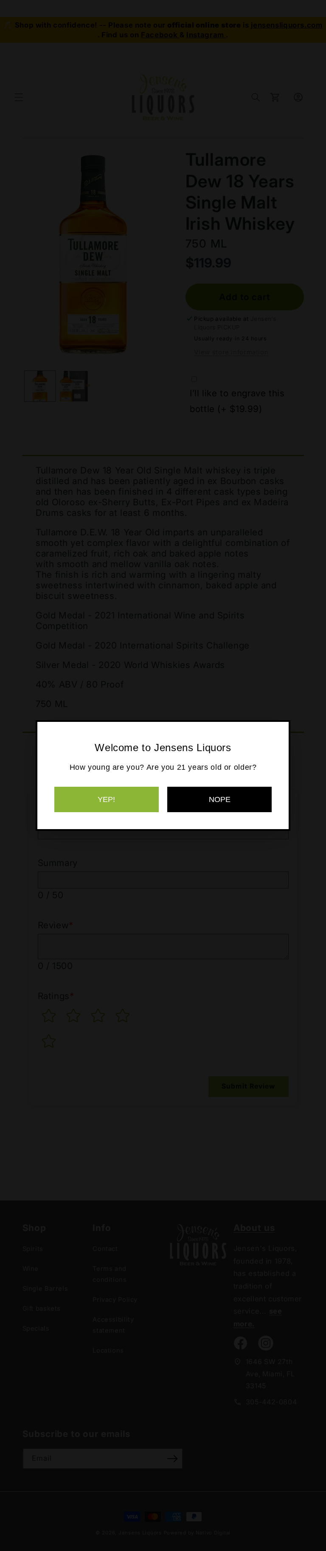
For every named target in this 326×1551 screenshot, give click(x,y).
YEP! (106, 799)
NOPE (219, 799)
